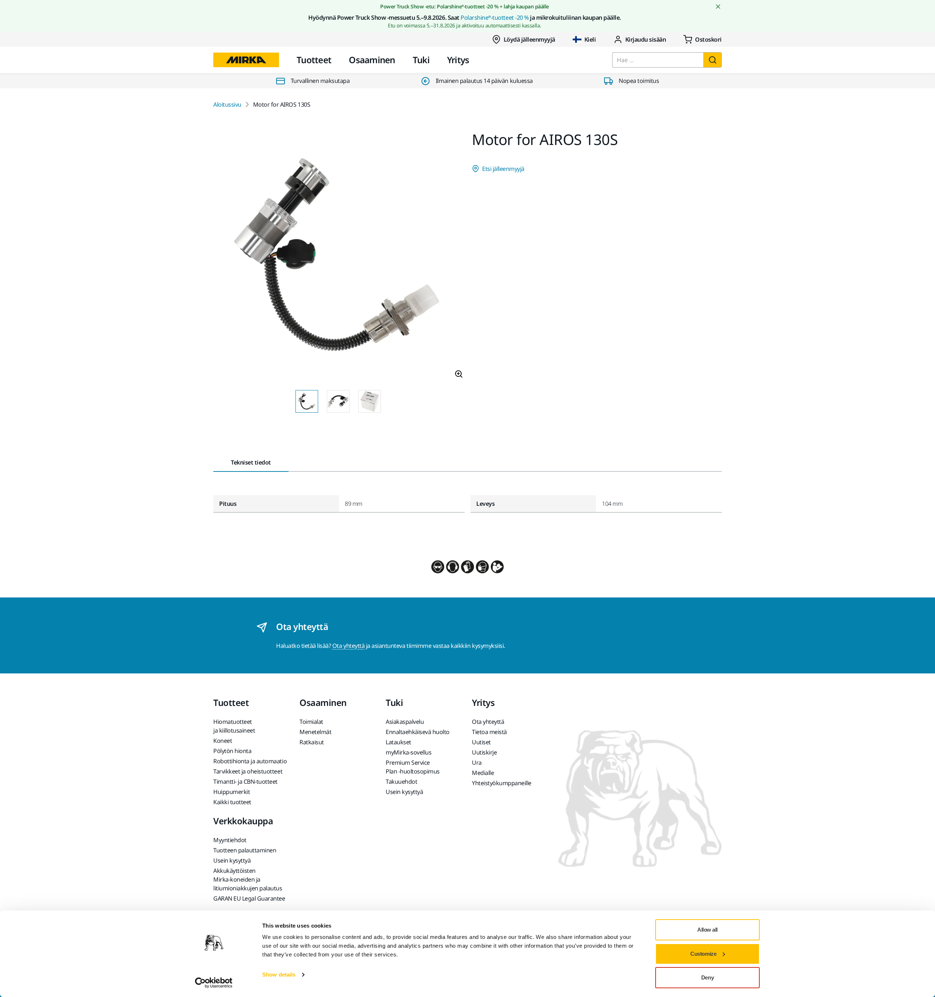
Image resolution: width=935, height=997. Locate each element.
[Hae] (712, 60)
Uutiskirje (484, 752)
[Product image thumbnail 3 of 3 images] (369, 401)
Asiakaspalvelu (405, 722)
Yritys (458, 60)
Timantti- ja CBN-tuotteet (245, 782)
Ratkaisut (311, 742)
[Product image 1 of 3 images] (338, 258)
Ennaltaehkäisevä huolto (418, 732)
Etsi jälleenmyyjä (503, 169)
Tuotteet (314, 60)
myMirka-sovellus (408, 752)
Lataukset (398, 742)
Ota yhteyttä (348, 646)
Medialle (483, 773)
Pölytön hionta (232, 751)
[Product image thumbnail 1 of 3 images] (306, 401)
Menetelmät (315, 732)
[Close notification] (718, 6)
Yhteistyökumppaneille (501, 783)
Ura (477, 763)
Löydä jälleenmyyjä (529, 39)
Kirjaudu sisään (645, 39)
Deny (707, 977)
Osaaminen (372, 60)
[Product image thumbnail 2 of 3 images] (338, 401)
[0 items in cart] (702, 39)
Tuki (421, 60)
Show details (278, 974)
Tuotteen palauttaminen (244, 850)
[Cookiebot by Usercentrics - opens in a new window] (214, 982)
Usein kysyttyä (404, 792)
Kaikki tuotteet (232, 802)
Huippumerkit (231, 792)
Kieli (590, 39)
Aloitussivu (227, 104)
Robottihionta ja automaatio (250, 761)
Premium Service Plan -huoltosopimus (413, 767)
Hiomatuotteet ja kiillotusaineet (234, 726)
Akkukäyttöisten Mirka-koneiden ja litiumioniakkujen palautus (247, 879)
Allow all (707, 930)
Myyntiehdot (230, 840)
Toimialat (311, 722)
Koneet (222, 741)
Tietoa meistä (489, 732)
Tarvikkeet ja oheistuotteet (247, 771)
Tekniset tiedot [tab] (251, 462)
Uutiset (481, 742)
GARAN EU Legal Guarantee (249, 898)
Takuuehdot (401, 782)
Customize (703, 954)
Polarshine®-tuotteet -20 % (495, 18)
